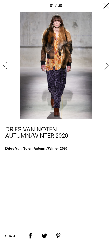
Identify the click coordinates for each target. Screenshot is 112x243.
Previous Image (5, 65)
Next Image (106, 65)
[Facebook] (30, 235)
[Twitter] (44, 235)
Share (10, 236)
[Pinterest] (58, 235)
